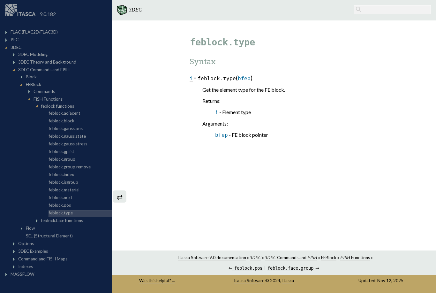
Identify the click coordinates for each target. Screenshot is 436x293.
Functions (355, 257)
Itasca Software (249, 280)
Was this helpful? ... (157, 280)
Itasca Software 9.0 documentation (212, 257)
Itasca (288, 280)
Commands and (291, 257)
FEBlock (328, 257)
